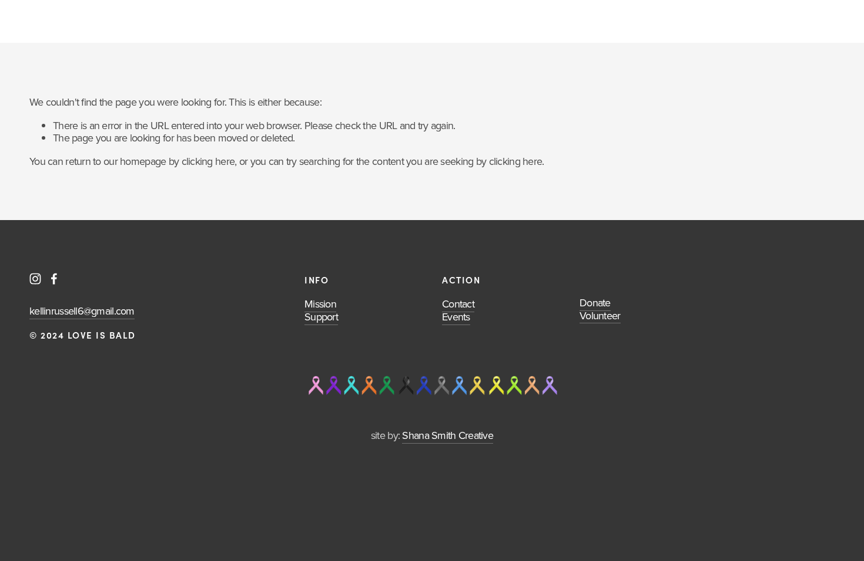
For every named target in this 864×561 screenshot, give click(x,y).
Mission (320, 303)
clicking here (208, 161)
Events (456, 316)
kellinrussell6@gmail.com (82, 310)
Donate (595, 302)
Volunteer (600, 315)
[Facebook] (54, 279)
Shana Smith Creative (447, 435)
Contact (458, 303)
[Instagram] (35, 279)
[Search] (33, 21)
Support (321, 316)
